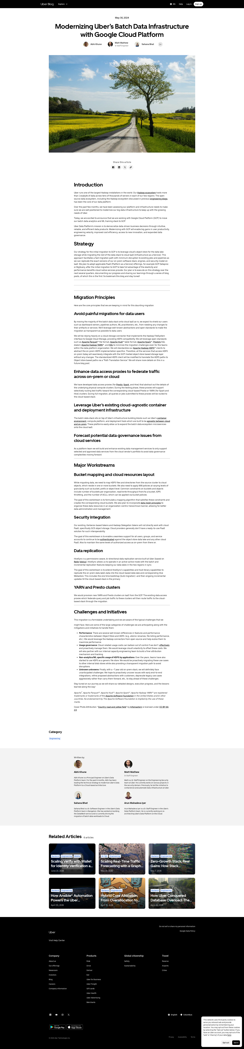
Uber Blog (47, 4)
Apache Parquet (89, 342)
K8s (111, 345)
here (229, 1035)
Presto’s (157, 342)
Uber (52, 932)
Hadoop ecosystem (146, 193)
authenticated (107, 539)
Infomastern (136, 707)
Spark (126, 384)
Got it (236, 1043)
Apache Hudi (116, 342)
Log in (189, 4)
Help (181, 4)
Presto (119, 384)
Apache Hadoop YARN (92, 345)
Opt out (226, 1043)
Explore (61, 4)
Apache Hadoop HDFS (143, 348)
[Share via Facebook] (113, 167)
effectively (164, 645)
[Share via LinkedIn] (119, 167)
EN (174, 4)
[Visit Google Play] (57, 1027)
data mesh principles (151, 503)
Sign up (198, 4)
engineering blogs (158, 199)
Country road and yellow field (112, 707)
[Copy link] (130, 167)
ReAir (76, 562)
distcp (83, 562)
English (174, 1015)
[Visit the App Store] (75, 1027)
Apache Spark (144, 342)
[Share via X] (124, 167)
